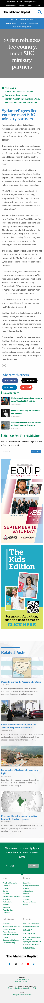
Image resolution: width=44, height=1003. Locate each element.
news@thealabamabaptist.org (22, 994)
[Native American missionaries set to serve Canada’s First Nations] (5, 401)
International (27, 99)
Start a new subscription (31, 924)
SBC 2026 (14, 19)
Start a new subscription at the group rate (32, 938)
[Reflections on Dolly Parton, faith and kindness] (5, 413)
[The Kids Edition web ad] (22, 587)
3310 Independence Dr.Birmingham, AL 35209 (22, 980)
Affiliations (6, 899)
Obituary (6, 937)
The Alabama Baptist (14, 2)
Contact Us (6, 886)
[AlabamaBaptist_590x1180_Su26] (22, 501)
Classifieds (33, 23)
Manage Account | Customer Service (29, 948)
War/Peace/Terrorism (28, 103)
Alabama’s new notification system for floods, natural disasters (26, 424)
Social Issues (11, 103)
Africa (8, 92)
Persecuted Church (29, 902)
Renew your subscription (31, 926)
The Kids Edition (26, 19)
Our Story (6, 891)
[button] (40, 12)
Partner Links (7, 902)
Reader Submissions (9, 932)
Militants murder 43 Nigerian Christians (21, 682)
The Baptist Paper (30, 2)
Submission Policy (9, 943)
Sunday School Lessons (31, 886)
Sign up (36, 451)
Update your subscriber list (32, 942)
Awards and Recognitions (11, 896)
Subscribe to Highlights (31, 944)
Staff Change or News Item (11, 926)
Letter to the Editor (9, 929)
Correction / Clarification (11, 940)
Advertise (6, 905)
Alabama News (19, 92)
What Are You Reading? (10, 935)
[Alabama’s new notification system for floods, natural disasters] (5, 425)
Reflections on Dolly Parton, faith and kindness (25, 412)
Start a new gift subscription (28, 930)
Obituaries (26, 896)
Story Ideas (6, 924)
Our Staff (6, 894)
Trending (22, 23)
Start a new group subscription (29, 934)
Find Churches (8, 910)
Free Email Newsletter (22, 27)
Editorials (26, 888)
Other (36, 99)
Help (29, 988)
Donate (5, 888)
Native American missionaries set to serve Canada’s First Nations (26, 399)
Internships (6, 907)
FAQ (34, 988)
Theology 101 (27, 899)
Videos (25, 905)
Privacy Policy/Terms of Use (17, 988)
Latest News (11, 23)
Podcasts (26, 894)
